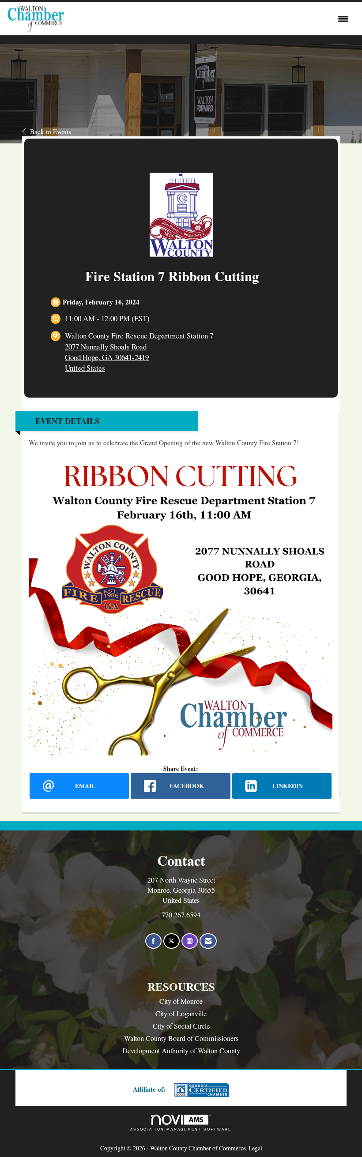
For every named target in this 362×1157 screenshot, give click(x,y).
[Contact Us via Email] (208, 941)
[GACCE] (200, 1090)
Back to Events (50, 131)
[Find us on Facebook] (153, 941)
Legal (255, 1148)
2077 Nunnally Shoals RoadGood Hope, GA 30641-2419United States (107, 357)
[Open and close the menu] (208, 19)
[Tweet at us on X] (171, 941)
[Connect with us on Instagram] (189, 941)
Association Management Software (181, 1129)
